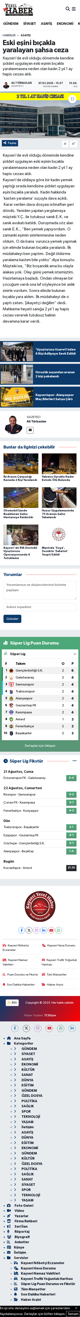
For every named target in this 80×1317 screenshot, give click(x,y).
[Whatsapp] (58, 930)
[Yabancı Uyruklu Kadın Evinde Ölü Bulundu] (59, 464)
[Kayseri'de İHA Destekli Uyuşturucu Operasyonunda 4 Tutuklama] (20, 534)
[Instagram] (36, 930)
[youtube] (49, 1028)
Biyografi (22, 1237)
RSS (14, 1002)
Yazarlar (21, 1216)
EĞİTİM (27, 1085)
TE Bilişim (50, 1015)
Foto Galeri (23, 1205)
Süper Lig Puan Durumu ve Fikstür (48, 1284)
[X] (29, 930)
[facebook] (14, 1028)
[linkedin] (72, 1028)
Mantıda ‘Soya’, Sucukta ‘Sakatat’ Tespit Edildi (55, 551)
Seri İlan (21, 1226)
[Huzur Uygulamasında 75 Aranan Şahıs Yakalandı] (59, 497)
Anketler (21, 1242)
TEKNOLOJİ (30, 1116)
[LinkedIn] (43, 930)
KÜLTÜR (27, 1069)
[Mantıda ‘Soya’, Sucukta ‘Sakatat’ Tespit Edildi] (59, 534)
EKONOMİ (65, 24)
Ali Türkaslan (36, 421)
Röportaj (21, 1231)
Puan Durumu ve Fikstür (22, 974)
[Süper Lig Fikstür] (75, 761)
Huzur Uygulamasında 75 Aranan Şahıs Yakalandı (58, 514)
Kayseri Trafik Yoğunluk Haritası (59, 962)
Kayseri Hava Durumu (61, 945)
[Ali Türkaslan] (13, 424)
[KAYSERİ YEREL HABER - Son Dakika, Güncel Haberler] (18, 9)
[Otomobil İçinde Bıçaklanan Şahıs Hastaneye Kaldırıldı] (20, 497)
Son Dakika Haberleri (21, 984)
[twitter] (26, 1028)
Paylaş (12, 143)
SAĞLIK (27, 1106)
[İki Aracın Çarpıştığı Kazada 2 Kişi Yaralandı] (20, 464)
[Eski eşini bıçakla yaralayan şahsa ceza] (40, 114)
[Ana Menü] (74, 9)
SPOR (26, 1111)
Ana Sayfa (22, 1038)
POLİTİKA (29, 1101)
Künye (19, 1247)
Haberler (9, 35)
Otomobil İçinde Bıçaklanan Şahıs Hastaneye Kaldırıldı (18, 514)
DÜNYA (27, 1080)
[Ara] (68, 9)
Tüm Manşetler (57, 974)
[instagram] (37, 1028)
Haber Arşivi (55, 984)
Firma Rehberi (25, 1221)
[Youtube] (51, 930)
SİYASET (29, 24)
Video (19, 1210)
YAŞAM (27, 1122)
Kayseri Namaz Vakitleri (15, 962)
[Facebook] (21, 930)
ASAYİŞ (46, 24)
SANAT (27, 1075)
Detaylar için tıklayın (40, 746)
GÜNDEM (10, 24)
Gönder (12, 619)
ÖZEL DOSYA (31, 1095)
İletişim (27, 1127)
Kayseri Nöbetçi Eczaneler (16, 948)
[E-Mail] (30, 430)
